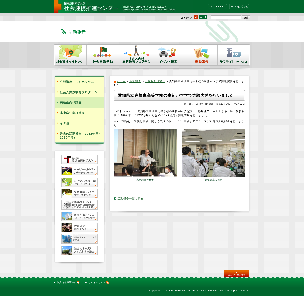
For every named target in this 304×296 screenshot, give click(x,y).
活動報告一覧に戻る (130, 198)
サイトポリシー (97, 282)
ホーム (121, 81)
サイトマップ (217, 6)
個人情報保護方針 (67, 282)
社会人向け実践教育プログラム (136, 55)
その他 (64, 123)
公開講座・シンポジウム (77, 81)
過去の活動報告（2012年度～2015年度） (81, 135)
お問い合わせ (239, 6)
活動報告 (201, 55)
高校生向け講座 (155, 81)
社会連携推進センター (70, 55)
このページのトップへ (236, 273)
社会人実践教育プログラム (78, 92)
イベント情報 (168, 55)
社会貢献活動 (103, 55)
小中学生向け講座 (72, 113)
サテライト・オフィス (234, 55)
